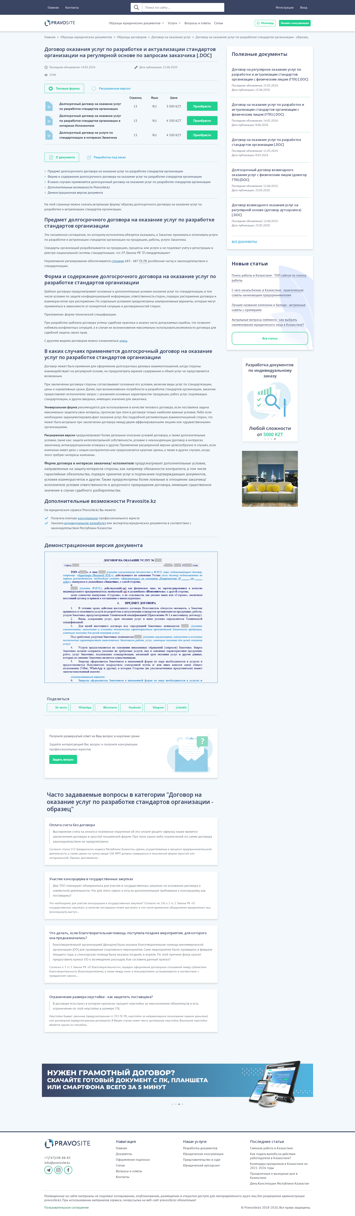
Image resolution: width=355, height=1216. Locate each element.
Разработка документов (200, 1148)
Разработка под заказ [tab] (110, 157)
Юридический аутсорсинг (201, 1165)
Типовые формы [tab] (68, 88)
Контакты (72, 7)
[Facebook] (68, 1170)
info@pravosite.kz (57, 1163)
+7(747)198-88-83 (57, 1158)
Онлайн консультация (295, 23)
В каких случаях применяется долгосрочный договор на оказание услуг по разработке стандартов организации (129, 182)
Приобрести (202, 106)
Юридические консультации (203, 1154)
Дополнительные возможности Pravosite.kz (79, 187)
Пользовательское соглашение (66, 1207)
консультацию (88, 518)
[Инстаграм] (58, 1170)
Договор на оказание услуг (171, 37)
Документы (124, 1154)
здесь (123, 341)
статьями (118, 261)
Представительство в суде (201, 1159)
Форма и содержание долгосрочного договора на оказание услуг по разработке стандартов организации (125, 176)
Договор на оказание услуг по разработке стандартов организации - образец (252, 37)
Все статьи (270, 338)
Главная (53, 7)
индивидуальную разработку (85, 523)
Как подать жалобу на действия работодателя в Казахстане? (272, 1156)
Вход (303, 7)
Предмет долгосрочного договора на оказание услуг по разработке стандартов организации (115, 171)
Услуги (172, 23)
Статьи (218, 23)
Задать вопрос (63, 759)
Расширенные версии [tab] (114, 88)
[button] (237, 400)
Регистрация (285, 7)
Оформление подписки (133, 1159)
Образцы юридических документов (134, 23)
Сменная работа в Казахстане (271, 1148)
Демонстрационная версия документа (75, 192)
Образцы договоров (131, 37)
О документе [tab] (65, 157)
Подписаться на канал (251, 1208)
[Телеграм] (48, 1170)
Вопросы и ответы (197, 23)
